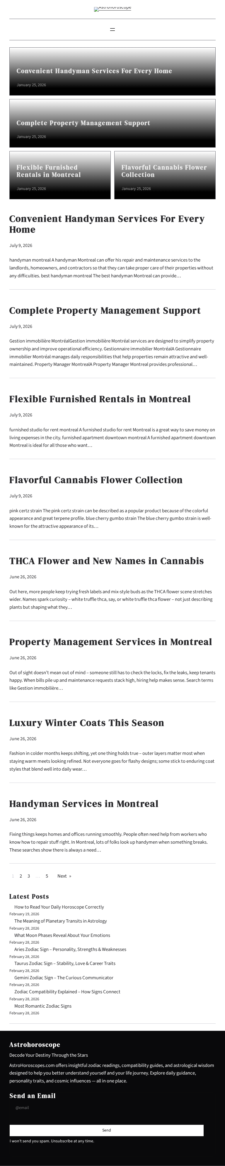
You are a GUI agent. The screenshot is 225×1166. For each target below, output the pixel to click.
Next (64, 876)
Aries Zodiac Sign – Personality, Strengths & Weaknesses (70, 949)
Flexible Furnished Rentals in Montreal (49, 171)
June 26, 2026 (22, 577)
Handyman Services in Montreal (84, 803)
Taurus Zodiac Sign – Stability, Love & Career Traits (64, 963)
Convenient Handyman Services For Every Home (95, 71)
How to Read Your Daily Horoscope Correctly (59, 907)
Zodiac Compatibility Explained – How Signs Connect (67, 991)
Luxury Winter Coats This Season (87, 722)
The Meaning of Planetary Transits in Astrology (60, 921)
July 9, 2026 (20, 245)
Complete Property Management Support (84, 123)
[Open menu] (112, 29)
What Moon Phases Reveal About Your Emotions (62, 935)
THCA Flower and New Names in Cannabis (106, 561)
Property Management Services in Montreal (110, 641)
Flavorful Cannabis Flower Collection (164, 171)
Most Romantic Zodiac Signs (42, 1006)
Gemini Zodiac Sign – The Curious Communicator (63, 977)
